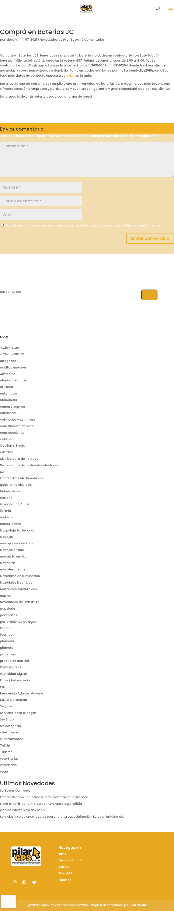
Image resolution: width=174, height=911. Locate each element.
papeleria (7, 608)
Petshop (6, 634)
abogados (8, 361)
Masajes (6, 537)
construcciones (12, 433)
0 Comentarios (93, 39)
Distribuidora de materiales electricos (29, 465)
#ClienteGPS (10, 348)
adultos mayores (13, 367)
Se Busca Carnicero (15, 790)
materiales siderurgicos (18, 589)
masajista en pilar (14, 556)
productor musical (14, 661)
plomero (6, 648)
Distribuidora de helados (19, 459)
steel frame (9, 732)
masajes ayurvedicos (16, 543)
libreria (5, 511)
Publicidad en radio (15, 680)
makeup (6, 517)
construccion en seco (17, 426)
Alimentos (7, 374)
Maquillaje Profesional (17, 530)
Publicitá (65, 880)
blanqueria (8, 400)
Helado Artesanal (13, 491)
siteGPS (12, 39)
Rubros (63, 867)
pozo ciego (8, 654)
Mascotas (7, 563)
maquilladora (10, 524)
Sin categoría (10, 726)
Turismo (6, 752)
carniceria (8, 413)
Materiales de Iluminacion (20, 576)
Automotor (8, 393)
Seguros (6, 706)
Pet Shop (7, 628)
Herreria (6, 498)
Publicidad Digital (13, 674)
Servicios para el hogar (18, 713)
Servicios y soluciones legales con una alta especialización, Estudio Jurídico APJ (62, 816)
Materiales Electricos (16, 582)
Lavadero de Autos (14, 504)
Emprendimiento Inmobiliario (22, 478)
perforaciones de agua (18, 622)
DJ (2, 472)
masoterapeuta (12, 569)
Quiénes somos (70, 860)
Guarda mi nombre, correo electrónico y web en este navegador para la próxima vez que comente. (82, 225)
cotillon (6, 439)
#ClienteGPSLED (12, 354)
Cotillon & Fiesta (12, 445)
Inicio (62, 854)
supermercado (11, 739)
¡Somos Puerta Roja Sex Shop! (23, 810)
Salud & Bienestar (13, 700)
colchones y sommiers (17, 419)
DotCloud (138, 905)
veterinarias (9, 758)
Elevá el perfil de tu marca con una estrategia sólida (41, 804)
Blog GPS (65, 873)
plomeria (7, 641)
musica (5, 596)
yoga (4, 771)
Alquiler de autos (13, 380)
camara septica (12, 406)
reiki (3, 687)
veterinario (8, 765)
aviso (70, 75)
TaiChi (5, 745)
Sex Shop (7, 719)
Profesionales (10, 667)
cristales (6, 452)
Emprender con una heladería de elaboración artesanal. (44, 797)
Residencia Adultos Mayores (22, 693)
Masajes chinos (12, 550)
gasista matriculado (16, 485)
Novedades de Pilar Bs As (59, 39)
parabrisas (8, 615)
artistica (6, 387)
